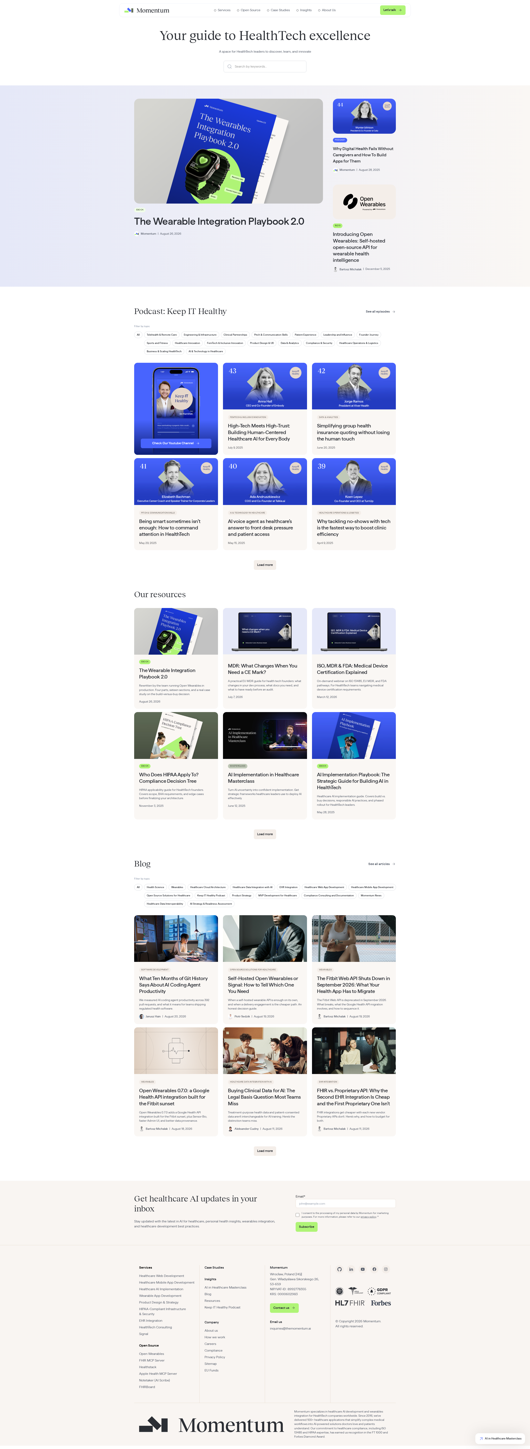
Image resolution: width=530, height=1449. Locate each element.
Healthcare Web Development (161, 1276)
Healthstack (147, 1367)
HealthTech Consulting (155, 1327)
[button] (222, 10)
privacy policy (368, 1217)
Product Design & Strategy (158, 1302)
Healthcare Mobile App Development (166, 1282)
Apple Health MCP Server (158, 1373)
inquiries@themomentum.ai (290, 1328)
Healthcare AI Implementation (161, 1289)
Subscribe (306, 1226)
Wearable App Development (160, 1295)
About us (211, 1330)
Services (145, 1267)
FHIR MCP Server (152, 1360)
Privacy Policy (215, 1357)
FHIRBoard (147, 1387)
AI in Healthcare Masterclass (225, 1287)
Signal (143, 1334)
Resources (212, 1300)
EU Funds (211, 1370)
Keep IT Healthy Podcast (222, 1307)
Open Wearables (151, 1354)
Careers (210, 1344)
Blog (208, 1294)
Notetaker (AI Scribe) (154, 1380)
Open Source (149, 1345)
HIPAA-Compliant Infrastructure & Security (162, 1311)
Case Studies (214, 1267)
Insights (210, 1279)
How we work (215, 1337)
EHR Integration (150, 1320)
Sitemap (211, 1363)
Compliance (214, 1350)
